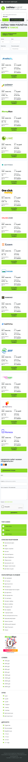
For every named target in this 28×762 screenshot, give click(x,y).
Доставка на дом (9, 568)
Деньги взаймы (8, 604)
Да (5, 19)
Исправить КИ (8, 607)
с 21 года (6, 742)
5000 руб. (7, 672)
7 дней (6, 701)
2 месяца (6, 710)
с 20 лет (6, 739)
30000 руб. (7, 686)
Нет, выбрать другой (17, 19)
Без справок (7, 609)
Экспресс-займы (8, 601)
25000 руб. (7, 683)
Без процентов (8, 595)
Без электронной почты (10, 615)
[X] (6, 465)
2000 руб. (7, 663)
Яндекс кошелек (8, 548)
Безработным (8, 731)
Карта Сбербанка (9, 557)
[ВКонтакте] (2, 465)
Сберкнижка (7, 560)
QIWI (5, 545)
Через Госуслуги (8, 627)
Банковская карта (9, 543)
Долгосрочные (8, 716)
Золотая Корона (8, 554)
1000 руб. (7, 660)
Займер (7, 530)
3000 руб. (7, 666)
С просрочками (8, 612)
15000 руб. (7, 678)
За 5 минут (7, 581)
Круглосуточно (8, 584)
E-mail (8, 481)
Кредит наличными (9, 566)
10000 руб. (7, 675)
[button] (14, 76)
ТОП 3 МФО (5, 522)
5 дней (6, 698)
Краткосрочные (8, 713)
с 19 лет (6, 737)
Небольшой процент (10, 624)
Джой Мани (8, 534)
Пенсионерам (8, 728)
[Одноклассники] (4, 465)
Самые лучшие (8, 621)
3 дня (5, 696)
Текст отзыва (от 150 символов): (8, 487)
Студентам (7, 725)
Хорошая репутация (9, 618)
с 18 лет (6, 734)
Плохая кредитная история (11, 589)
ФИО (2, 475)
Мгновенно (7, 586)
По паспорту (7, 598)
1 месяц (6, 707)
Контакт (6, 551)
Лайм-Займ (8, 526)
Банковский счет (9, 563)
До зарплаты (7, 592)
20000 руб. (7, 681)
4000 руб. (7, 669)
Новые (6, 630)
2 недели (6, 704)
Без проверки (8, 578)
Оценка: (3, 502)
